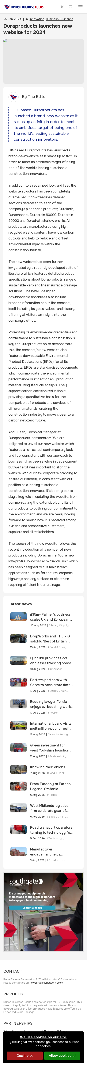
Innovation (37, 19)
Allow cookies (60, 1055)
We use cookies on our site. (43, 1037)
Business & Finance (59, 19)
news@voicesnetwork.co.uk (46, 982)
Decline (23, 1055)
